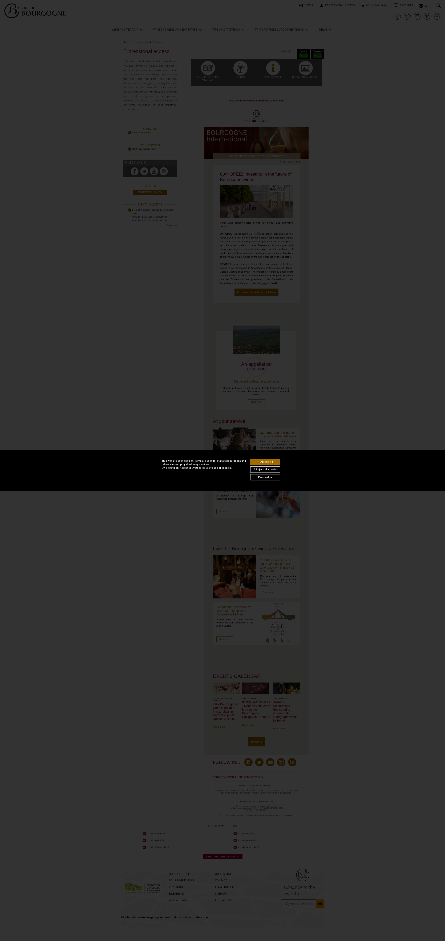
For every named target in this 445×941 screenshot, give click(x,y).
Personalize (265, 477)
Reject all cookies (266, 469)
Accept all (266, 462)
